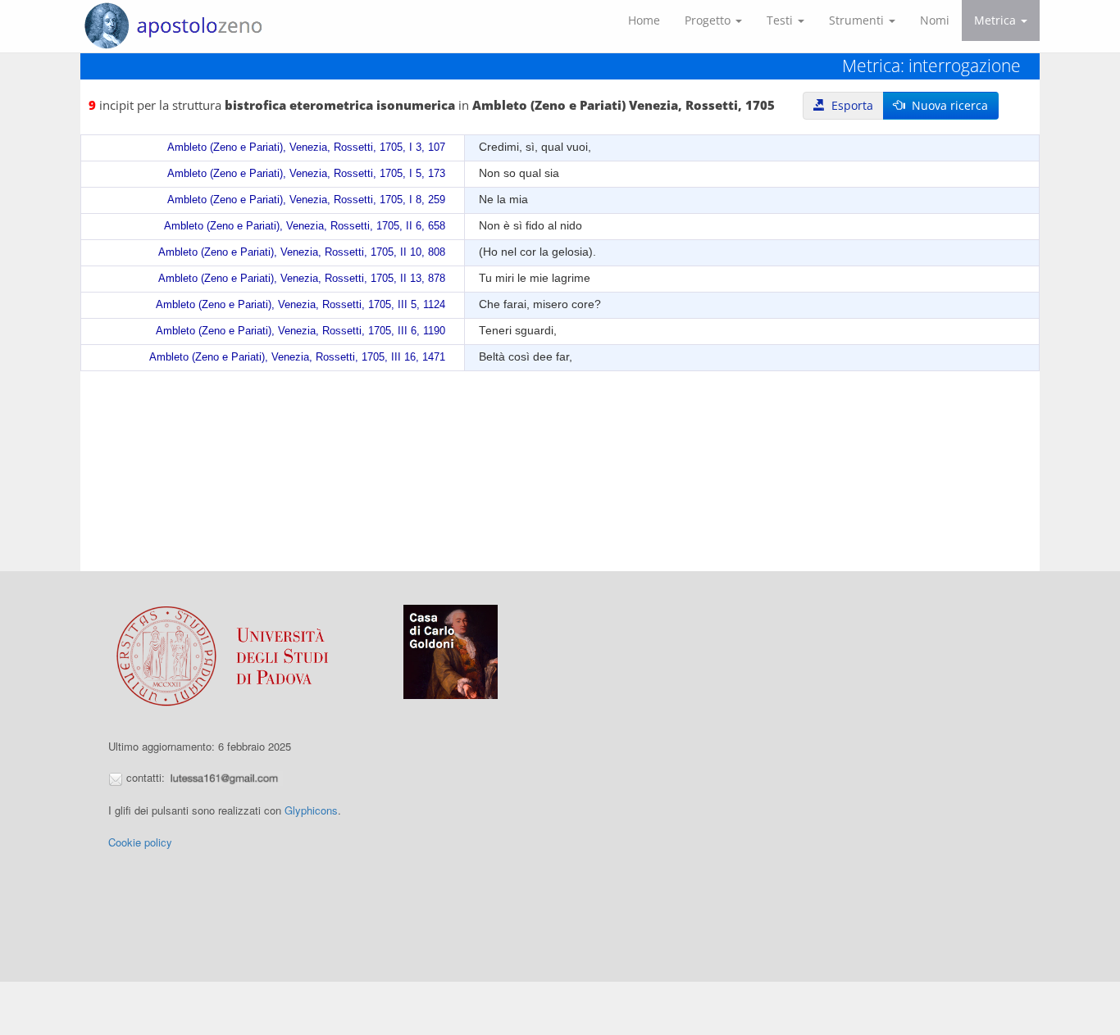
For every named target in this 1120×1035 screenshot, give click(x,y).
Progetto (709, 20)
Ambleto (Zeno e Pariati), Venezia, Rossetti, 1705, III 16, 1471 (297, 357)
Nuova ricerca (946, 105)
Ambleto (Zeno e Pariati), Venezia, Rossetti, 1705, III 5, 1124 (300, 305)
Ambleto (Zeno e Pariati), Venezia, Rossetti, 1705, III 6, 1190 (300, 331)
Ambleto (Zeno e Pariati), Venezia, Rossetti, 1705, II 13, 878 (301, 278)
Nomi (934, 20)
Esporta (849, 105)
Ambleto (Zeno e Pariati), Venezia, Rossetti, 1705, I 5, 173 (306, 173)
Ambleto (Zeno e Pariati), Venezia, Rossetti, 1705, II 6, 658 (304, 226)
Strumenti (858, 20)
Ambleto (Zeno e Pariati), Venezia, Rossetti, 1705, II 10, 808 (301, 252)
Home (644, 20)
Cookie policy (140, 842)
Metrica (996, 20)
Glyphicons (311, 810)
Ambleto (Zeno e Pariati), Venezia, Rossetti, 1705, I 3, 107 (306, 147)
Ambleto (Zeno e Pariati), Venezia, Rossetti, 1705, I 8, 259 (306, 200)
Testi (781, 20)
